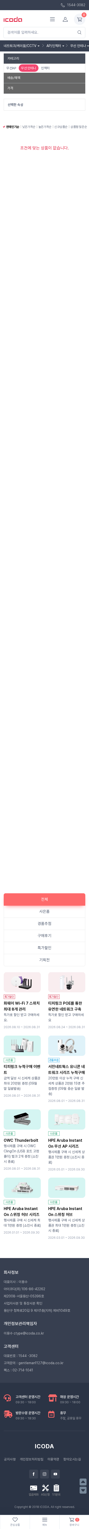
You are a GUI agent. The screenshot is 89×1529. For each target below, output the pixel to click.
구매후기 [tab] (44, 935)
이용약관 (53, 1459)
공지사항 (10, 1459)
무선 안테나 (28, 68)
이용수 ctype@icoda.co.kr (24, 1333)
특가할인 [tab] (44, 948)
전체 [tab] (44, 899)
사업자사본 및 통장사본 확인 (23, 1303)
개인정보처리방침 (32, 1459)
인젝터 (45, 68)
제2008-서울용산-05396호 (24, 1296)
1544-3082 (75, 5)
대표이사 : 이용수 (15, 1282)
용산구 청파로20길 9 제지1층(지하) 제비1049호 (37, 1310)
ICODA (44, 1446)
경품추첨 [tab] (44, 923)
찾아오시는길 (72, 1459)
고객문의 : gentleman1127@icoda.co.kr (34, 1363)
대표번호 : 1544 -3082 (21, 1356)
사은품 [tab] (44, 911)
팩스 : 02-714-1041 (18, 1370)
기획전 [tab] (44, 960)
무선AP (11, 68)
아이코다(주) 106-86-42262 (24, 1289)
